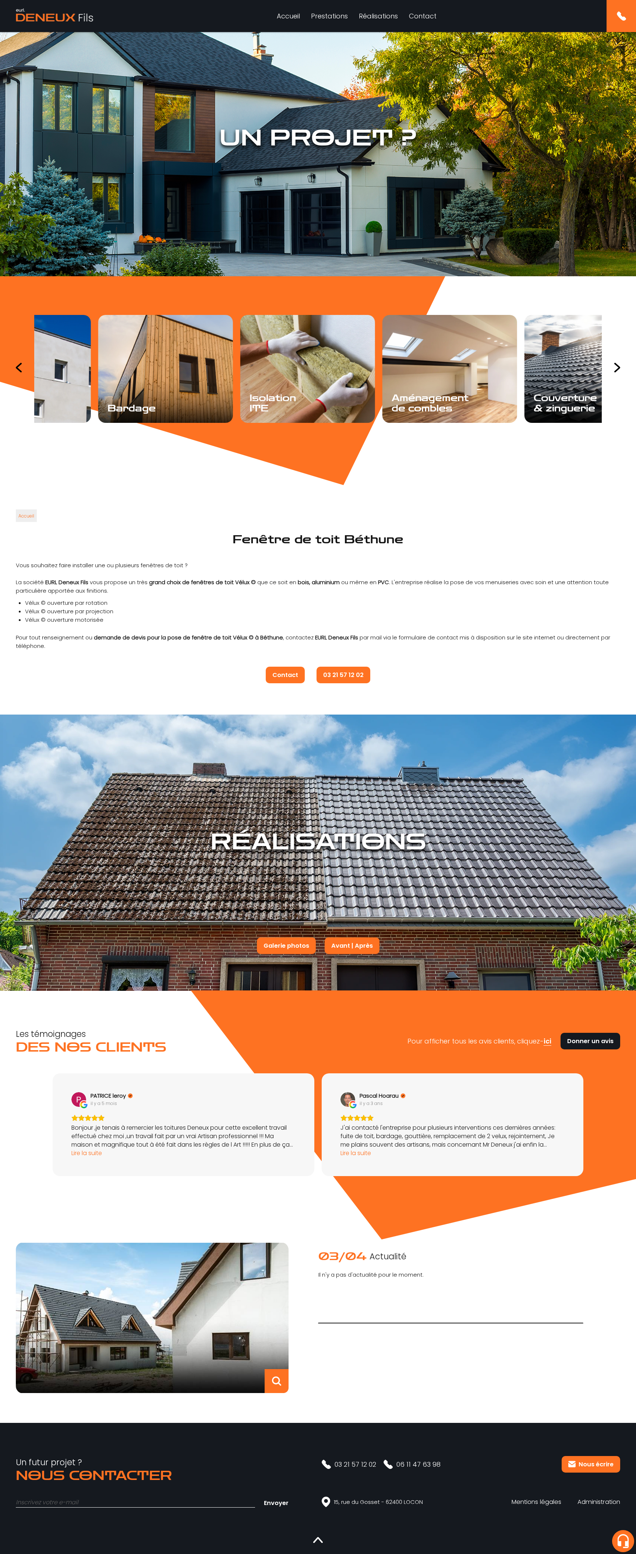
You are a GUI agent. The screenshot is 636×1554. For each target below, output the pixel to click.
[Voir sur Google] (78, 1099)
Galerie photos (286, 945)
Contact (423, 16)
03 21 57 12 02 (343, 675)
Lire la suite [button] (86, 1153)
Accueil (288, 16)
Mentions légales (536, 1502)
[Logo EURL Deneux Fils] (54, 16)
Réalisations (378, 16)
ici (547, 1041)
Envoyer (276, 1503)
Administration (598, 1502)
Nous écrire (596, 1464)
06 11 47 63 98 (418, 1464)
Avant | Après (352, 945)
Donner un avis (590, 1041)
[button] (53, 1124)
